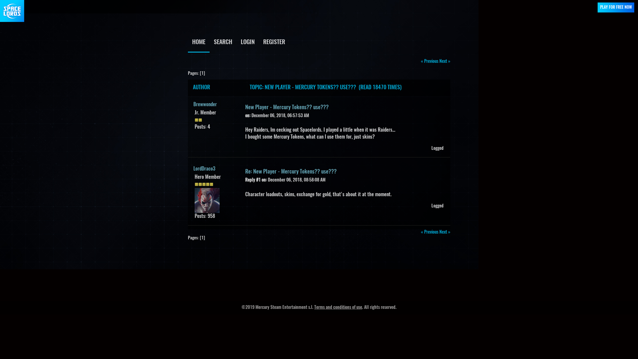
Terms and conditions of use (338, 307)
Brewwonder (205, 104)
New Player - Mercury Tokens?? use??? (287, 107)
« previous (429, 61)
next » (444, 61)
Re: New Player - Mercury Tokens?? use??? (291, 172)
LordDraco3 (204, 169)
